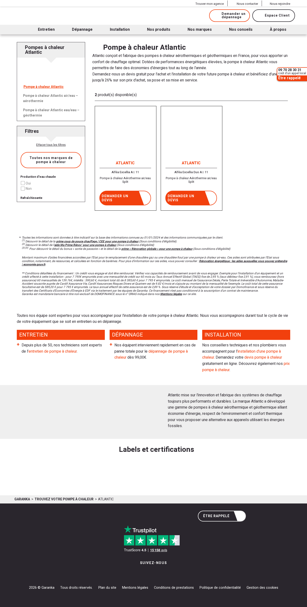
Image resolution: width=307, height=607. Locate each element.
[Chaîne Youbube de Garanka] (167, 573)
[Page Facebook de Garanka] (152, 573)
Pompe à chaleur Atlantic (44, 86)
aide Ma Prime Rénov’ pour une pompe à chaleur (85, 245)
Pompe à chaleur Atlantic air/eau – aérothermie (50, 98)
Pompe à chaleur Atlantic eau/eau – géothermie (51, 113)
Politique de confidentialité (220, 587)
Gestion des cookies (262, 587)
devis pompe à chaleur (263, 357)
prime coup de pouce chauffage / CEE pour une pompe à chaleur (97, 241)
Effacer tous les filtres (51, 145)
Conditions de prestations (174, 587)
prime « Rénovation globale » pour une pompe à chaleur (156, 249)
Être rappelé (216, 516)
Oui (28, 183)
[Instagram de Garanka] (138, 573)
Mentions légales (171, 294)
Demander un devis (115, 198)
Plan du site (107, 587)
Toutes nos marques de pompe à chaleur (51, 160)
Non (29, 188)
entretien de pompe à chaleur (53, 351)
